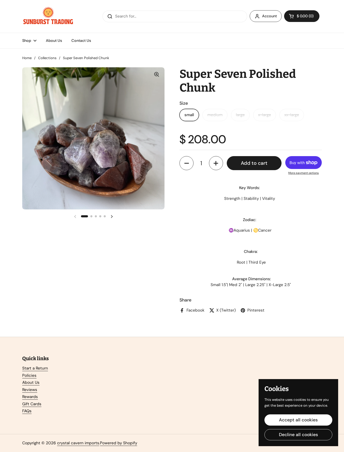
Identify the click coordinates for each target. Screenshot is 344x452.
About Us (31, 382)
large (240, 114)
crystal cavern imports (78, 442)
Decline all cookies (298, 435)
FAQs (27, 410)
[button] (301, 16)
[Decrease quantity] (186, 163)
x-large (264, 114)
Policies (29, 375)
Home (27, 58)
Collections (47, 58)
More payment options (303, 173)
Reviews (29, 389)
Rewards (30, 396)
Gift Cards (31, 403)
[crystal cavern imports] (48, 16)
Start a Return (35, 368)
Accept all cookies (298, 420)
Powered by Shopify (118, 442)
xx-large (291, 114)
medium (215, 114)
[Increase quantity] (216, 163)
